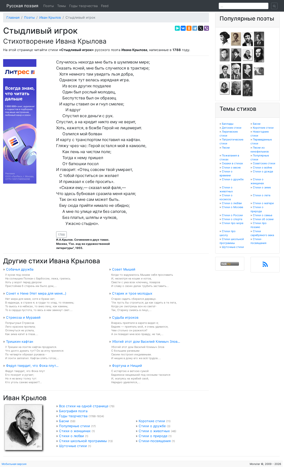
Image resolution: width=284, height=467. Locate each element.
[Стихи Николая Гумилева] (259, 39)
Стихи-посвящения (155, 441)
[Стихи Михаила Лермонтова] (259, 54)
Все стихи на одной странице (83, 406)
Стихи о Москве (232, 207)
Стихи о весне (231, 167)
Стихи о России (232, 215)
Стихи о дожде (263, 171)
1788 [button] (61, 234)
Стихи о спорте (232, 219)
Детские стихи (231, 127)
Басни (64, 421)
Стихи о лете (261, 195)
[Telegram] (194, 28)
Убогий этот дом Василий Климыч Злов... (146, 341)
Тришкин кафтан (19, 341)
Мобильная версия (14, 464)
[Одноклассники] (188, 28)
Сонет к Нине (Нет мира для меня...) (36, 293)
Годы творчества (83, 6)
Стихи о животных (154, 431)
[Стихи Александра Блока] (236, 39)
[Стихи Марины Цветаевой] (247, 88)
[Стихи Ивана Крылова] (247, 54)
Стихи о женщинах (75, 431)
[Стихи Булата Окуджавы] (259, 71)
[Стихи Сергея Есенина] (236, 54)
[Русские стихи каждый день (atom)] (265, 265)
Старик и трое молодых (132, 293)
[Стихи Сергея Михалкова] (236, 71)
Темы (61, 6)
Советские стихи (264, 163)
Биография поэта (73, 411)
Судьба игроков (125, 317)
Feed (105, 6)
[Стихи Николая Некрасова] (247, 71)
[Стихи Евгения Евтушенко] (225, 54)
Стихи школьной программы (83, 441)
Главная (13, 17)
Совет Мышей (123, 269)
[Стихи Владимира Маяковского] (225, 71)
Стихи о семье (262, 215)
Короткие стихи (152, 421)
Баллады (227, 123)
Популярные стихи (74, 426)
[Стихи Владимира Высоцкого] (247, 39)
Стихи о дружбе (152, 426)
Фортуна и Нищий (127, 365)
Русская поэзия (22, 5)
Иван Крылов (50, 17)
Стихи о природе (153, 436)
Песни (226, 147)
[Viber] (206, 28)
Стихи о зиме (262, 187)
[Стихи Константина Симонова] (236, 88)
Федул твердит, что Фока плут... (32, 365)
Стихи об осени (263, 219)
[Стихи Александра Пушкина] (225, 88)
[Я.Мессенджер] (177, 28)
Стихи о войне (262, 167)
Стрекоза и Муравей (23, 317)
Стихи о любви (71, 436)
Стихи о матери (263, 203)
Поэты (48, 6)
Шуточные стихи (73, 446)
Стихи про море (232, 223)
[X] (200, 28)
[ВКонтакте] (183, 28)
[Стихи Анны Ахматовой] (225, 39)
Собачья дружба (19, 269)
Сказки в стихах (232, 163)
